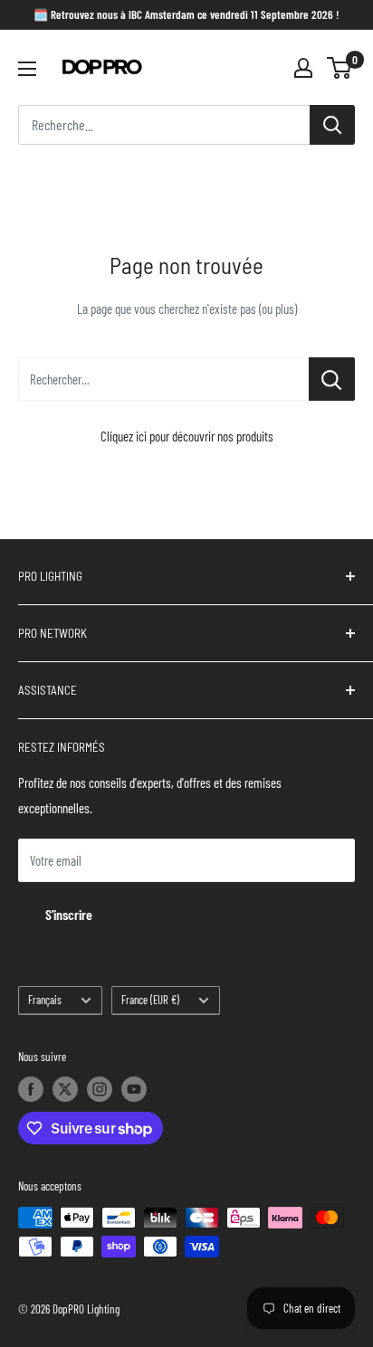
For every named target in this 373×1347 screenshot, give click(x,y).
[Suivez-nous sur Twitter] (65, 1089)
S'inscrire (68, 914)
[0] (340, 68)
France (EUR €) (150, 999)
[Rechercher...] (332, 379)
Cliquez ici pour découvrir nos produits (186, 436)
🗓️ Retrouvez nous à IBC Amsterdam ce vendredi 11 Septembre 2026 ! (186, 14)
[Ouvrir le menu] (27, 69)
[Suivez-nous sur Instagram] (99, 1089)
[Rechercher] (332, 125)
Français (45, 999)
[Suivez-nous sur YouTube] (134, 1089)
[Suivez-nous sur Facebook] (30, 1089)
